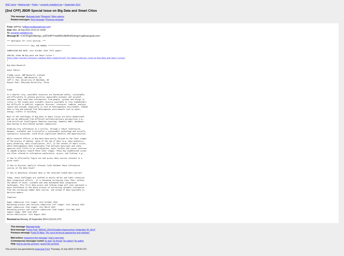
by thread (57, 241)
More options (58, 16)
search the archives (49, 244)
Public (35, 4)
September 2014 (72, 4)
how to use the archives (28, 244)
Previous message (55, 19)
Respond (46, 16)
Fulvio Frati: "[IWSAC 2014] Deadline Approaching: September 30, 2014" (61, 230)
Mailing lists (24, 4)
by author (79, 241)
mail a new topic (56, 238)
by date (48, 241)
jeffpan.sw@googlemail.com (36, 27)
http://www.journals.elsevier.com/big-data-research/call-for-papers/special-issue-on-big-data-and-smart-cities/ (66, 58)
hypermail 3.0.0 (42, 249)
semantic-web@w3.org (51, 4)
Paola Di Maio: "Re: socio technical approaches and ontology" (60, 233)
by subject (68, 241)
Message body (33, 16)
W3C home (10, 4)
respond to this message (35, 238)
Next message (37, 19)
